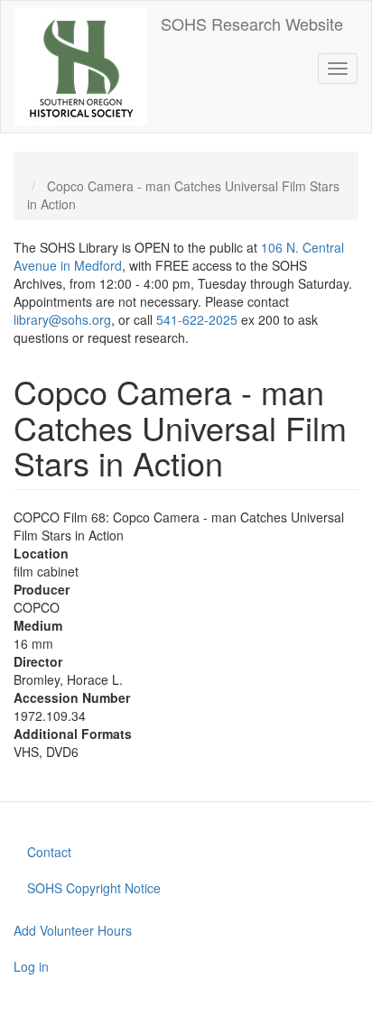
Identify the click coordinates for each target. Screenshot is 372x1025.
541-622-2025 (196, 319)
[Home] (81, 66)
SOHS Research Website (252, 23)
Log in (31, 966)
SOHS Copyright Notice (94, 888)
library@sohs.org (62, 319)
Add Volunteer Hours (73, 930)
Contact (49, 852)
